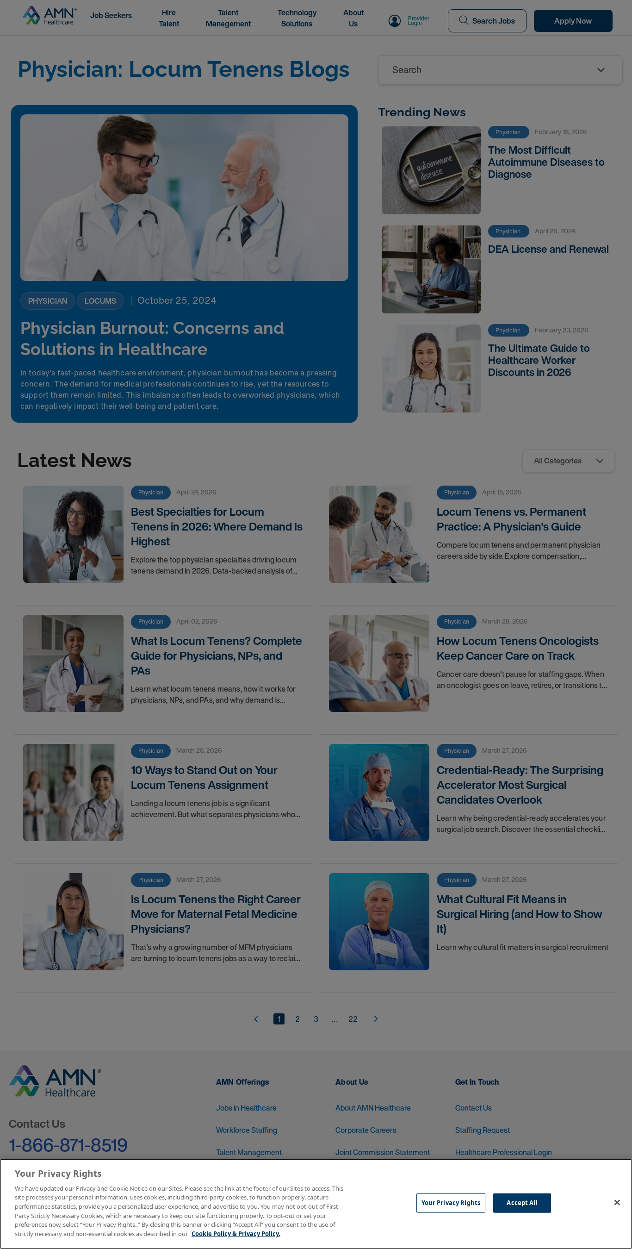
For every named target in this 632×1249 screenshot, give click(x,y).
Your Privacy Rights (450, 1203)
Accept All (522, 1203)
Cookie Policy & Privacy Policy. (236, 1233)
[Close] (617, 1203)
